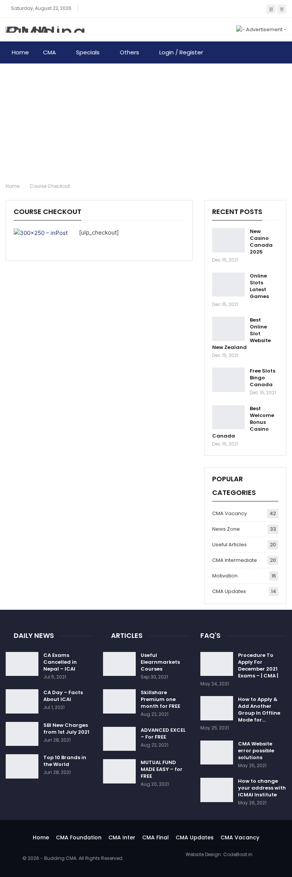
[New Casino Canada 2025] (228, 240)
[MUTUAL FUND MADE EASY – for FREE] (119, 771)
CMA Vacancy (229, 513)
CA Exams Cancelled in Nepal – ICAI (60, 662)
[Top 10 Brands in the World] (22, 766)
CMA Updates (229, 591)
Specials (88, 52)
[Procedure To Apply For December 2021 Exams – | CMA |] (216, 664)
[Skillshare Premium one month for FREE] (119, 701)
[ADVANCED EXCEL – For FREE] (119, 739)
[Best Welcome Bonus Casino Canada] (228, 417)
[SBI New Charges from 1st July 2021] (22, 734)
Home (20, 52)
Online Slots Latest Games (259, 286)
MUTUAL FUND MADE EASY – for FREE (161, 769)
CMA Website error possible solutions (256, 750)
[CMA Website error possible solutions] (216, 753)
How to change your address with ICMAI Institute (262, 787)
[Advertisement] (146, 120)
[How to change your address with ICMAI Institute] (216, 790)
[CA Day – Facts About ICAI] (22, 701)
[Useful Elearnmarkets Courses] (119, 664)
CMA (49, 52)
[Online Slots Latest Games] (228, 285)
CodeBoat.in (237, 854)
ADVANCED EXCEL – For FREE (163, 733)
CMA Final (155, 837)
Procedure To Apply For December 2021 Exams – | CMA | (258, 665)
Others (129, 52)
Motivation (225, 575)
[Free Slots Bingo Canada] (228, 380)
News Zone (226, 529)
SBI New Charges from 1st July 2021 (66, 729)
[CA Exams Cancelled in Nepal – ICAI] (22, 664)
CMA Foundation (79, 837)
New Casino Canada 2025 (261, 241)
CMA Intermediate (234, 560)
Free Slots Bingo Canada (262, 377)
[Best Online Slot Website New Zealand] (228, 329)
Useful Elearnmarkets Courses (160, 662)
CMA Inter (121, 837)
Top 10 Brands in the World (64, 761)
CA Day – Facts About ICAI (63, 696)
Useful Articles (229, 544)
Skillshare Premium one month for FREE (160, 699)
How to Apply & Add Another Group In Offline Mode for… (259, 709)
